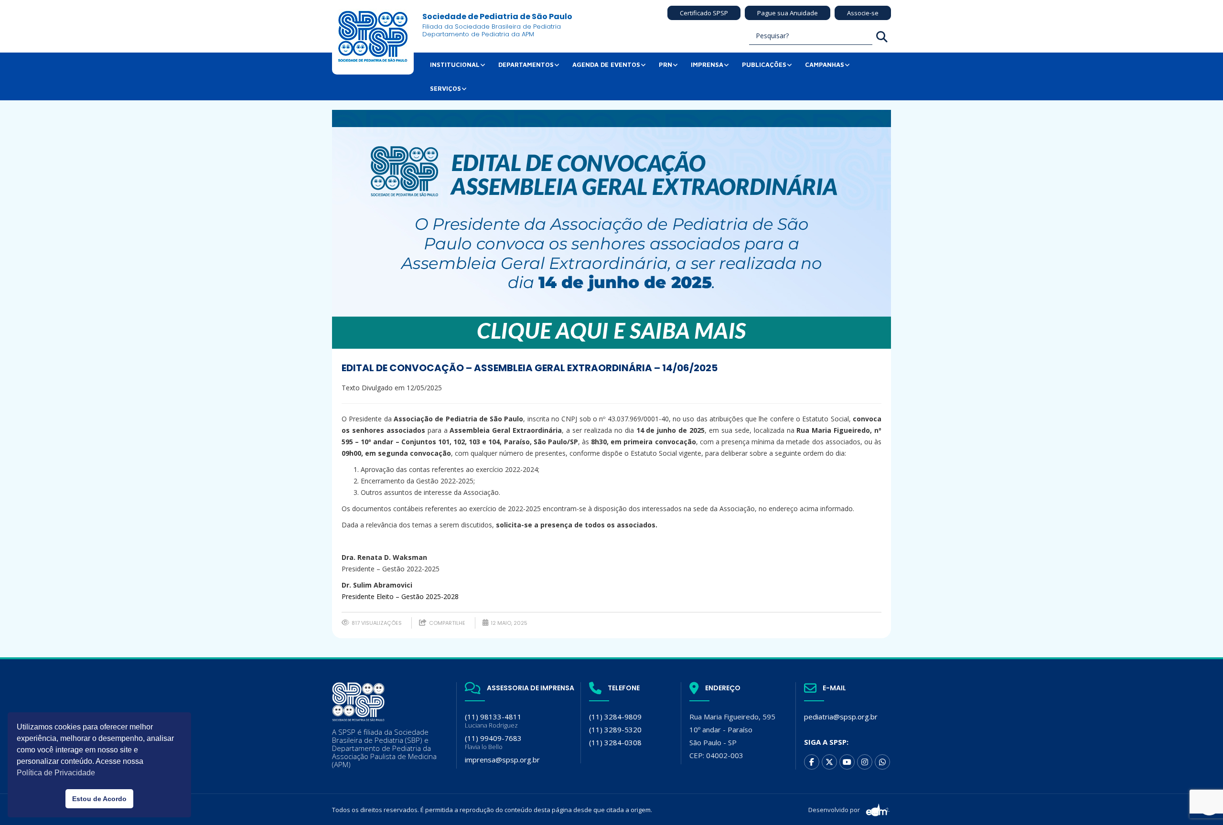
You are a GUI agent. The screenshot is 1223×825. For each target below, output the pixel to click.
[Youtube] (847, 762)
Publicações (764, 64)
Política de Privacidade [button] (56, 773)
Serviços (445, 88)
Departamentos (526, 64)
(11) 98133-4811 (493, 720)
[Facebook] (811, 762)
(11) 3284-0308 (615, 742)
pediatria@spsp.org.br (841, 716)
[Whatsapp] (882, 762)
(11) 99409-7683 (493, 742)
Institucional (455, 64)
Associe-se (863, 13)
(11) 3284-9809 (615, 716)
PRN (665, 64)
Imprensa (707, 64)
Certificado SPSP (704, 13)
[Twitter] (829, 762)
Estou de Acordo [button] (99, 799)
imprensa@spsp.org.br (502, 759)
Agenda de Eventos (606, 64)
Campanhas (824, 64)
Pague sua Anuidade (787, 13)
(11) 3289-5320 (615, 729)
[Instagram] (864, 762)
